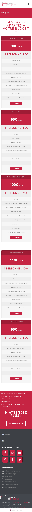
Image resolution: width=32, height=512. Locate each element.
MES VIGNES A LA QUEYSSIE (20, 502)
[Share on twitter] (20, 460)
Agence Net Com (23, 507)
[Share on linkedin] (20, 453)
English (13, 510)
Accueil (13, 17)
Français (20, 510)
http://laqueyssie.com (11, 487)
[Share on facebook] (5, 453)
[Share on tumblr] (12, 460)
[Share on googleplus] (12, 453)
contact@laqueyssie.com (12, 484)
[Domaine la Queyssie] (10, 498)
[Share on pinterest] (5, 460)
